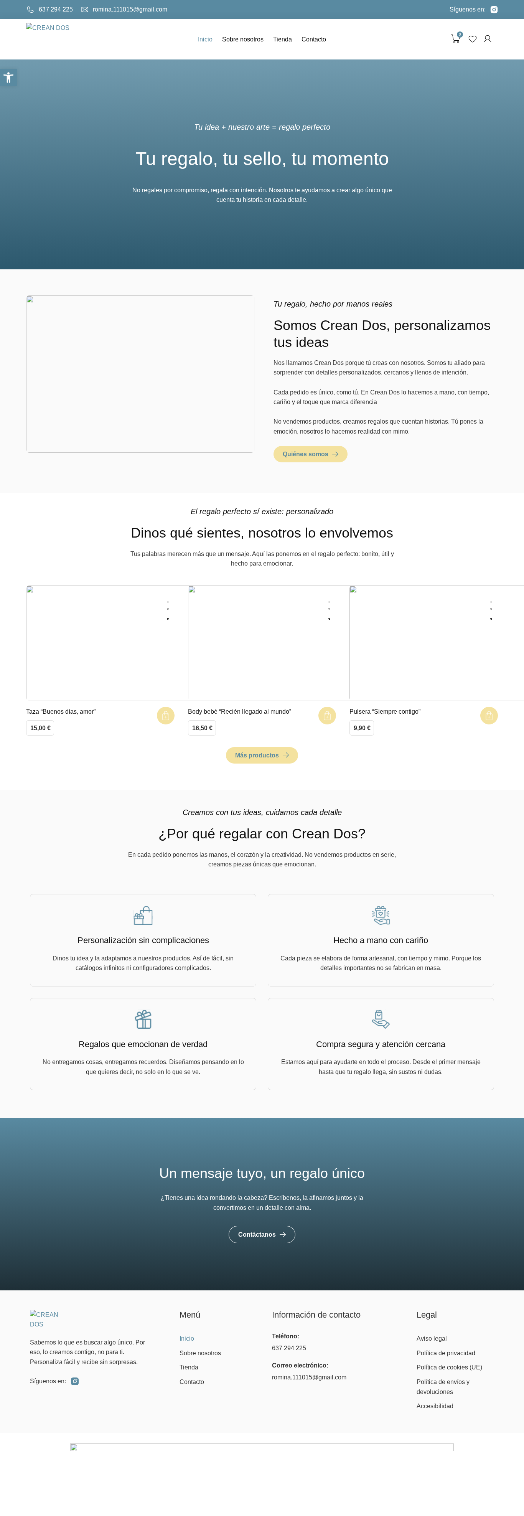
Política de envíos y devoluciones (443, 1387)
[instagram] (75, 1381)
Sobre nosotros (243, 39)
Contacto (314, 39)
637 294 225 (289, 1348)
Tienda (282, 39)
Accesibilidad (435, 1406)
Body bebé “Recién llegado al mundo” (239, 711)
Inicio (205, 39)
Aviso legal (432, 1338)
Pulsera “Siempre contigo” (384, 711)
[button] (8, 77)
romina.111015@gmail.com (309, 1377)
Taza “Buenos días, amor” (61, 711)
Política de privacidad (446, 1353)
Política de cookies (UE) (449, 1367)
